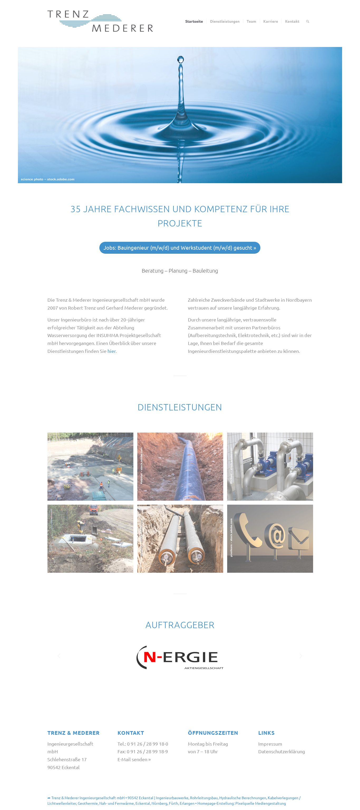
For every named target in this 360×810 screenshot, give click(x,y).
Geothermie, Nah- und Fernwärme (106, 803)
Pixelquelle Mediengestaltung (260, 803)
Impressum (270, 743)
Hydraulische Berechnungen (242, 797)
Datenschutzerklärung (281, 751)
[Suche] (308, 21)
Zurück (59, 653)
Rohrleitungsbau (204, 797)
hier (112, 351)
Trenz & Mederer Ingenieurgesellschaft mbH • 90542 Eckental (102, 797)
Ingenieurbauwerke (172, 797)
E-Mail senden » (134, 759)
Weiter (301, 653)
